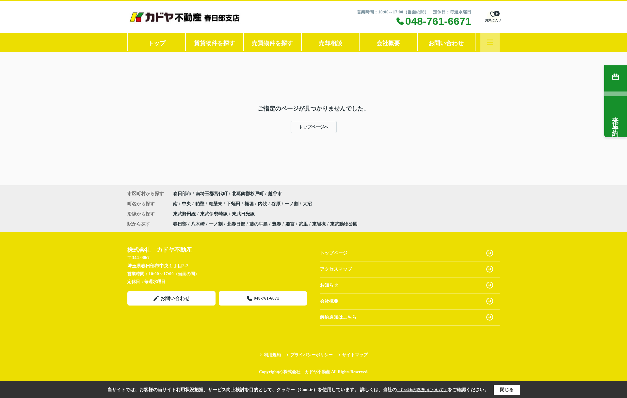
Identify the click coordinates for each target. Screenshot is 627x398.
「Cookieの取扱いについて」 (422, 390)
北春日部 (236, 224)
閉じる (507, 389)
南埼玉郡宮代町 (212, 193)
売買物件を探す (272, 43)
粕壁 (200, 203)
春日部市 (182, 193)
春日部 (180, 224)
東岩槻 (319, 224)
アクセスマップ (336, 269)
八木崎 (198, 224)
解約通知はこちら (338, 317)
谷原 (276, 203)
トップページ (333, 253)
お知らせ (329, 285)
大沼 (307, 203)
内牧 (263, 203)
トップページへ (314, 126)
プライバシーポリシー (311, 354)
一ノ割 (292, 203)
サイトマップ (355, 354)
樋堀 (250, 203)
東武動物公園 (344, 224)
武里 (303, 224)
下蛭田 (234, 203)
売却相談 (330, 43)
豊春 (276, 224)
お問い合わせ (446, 43)
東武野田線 (185, 213)
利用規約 (272, 354)
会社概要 (388, 43)
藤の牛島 (258, 224)
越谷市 (275, 193)
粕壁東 (216, 203)
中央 (187, 203)
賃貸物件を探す (214, 43)
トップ (157, 43)
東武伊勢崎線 (214, 213)
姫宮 (290, 224)
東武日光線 (243, 213)
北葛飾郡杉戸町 (248, 193)
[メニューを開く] (490, 42)
